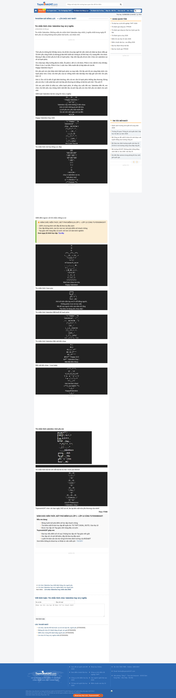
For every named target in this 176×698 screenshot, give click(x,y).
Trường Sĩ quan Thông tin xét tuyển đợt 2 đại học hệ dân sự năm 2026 (126, 133)
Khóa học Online (96, 667)
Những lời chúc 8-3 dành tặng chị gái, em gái (52, 630)
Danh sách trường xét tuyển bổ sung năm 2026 (125, 127)
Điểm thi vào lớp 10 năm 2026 (121, 39)
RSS (140, 14)
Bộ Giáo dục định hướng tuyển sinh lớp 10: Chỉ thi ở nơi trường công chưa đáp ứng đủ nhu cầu (125, 144)
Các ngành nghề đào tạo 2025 (99, 679)
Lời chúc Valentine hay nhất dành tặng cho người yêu (55, 585)
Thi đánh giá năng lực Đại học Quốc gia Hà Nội (125, 31)
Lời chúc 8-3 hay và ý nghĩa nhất (48, 635)
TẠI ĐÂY (80, 541)
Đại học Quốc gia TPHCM (120, 49)
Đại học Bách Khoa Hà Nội (120, 45)
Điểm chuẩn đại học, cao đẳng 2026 (123, 42)
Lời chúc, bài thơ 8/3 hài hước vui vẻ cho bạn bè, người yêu (57, 627)
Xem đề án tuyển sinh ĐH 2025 (79, 668)
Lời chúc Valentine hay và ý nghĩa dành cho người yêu (55, 587)
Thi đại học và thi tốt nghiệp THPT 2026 (124, 23)
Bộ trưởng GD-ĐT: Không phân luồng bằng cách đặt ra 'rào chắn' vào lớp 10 (125, 150)
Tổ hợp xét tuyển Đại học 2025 (79, 684)
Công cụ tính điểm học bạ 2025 (79, 679)
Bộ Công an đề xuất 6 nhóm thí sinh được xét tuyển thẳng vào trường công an (126, 138)
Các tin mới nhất (41, 624)
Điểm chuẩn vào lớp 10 (98, 683)
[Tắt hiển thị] (101, 695)
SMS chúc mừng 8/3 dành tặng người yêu (51, 633)
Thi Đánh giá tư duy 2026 (120, 35)
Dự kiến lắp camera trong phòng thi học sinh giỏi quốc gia (126, 156)
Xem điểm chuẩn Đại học (79, 672)
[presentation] (69, 338)
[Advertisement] (72, 45)
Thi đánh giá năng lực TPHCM (121, 27)
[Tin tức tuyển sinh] (47, 4)
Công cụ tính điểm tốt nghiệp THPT (98, 673)
